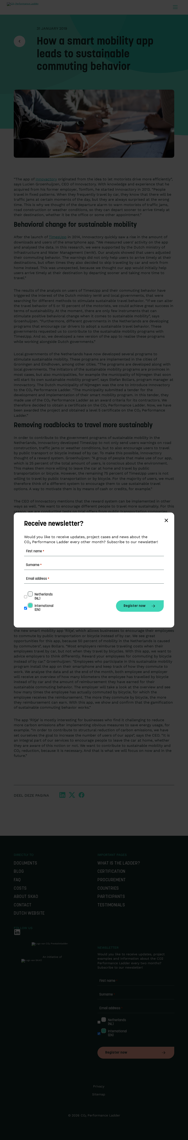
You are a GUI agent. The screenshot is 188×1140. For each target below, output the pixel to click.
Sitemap (98, 1094)
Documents (25, 863)
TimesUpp (57, 237)
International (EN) (117, 1033)
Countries (108, 888)
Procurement (111, 880)
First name (108, 981)
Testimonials (111, 905)
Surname (107, 994)
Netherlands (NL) (117, 1022)
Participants (111, 897)
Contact (23, 905)
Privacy (98, 1086)
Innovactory (46, 179)
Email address (111, 1008)
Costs (20, 888)
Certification (111, 872)
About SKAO (26, 897)
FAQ (17, 880)
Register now (116, 1053)
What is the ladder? (118, 863)
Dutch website (29, 913)
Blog (19, 872)
